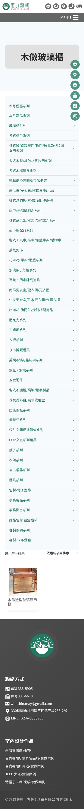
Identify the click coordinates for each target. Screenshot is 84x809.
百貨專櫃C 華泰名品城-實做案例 (29, 758)
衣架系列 (16, 459)
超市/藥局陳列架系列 (25, 210)
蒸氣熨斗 (16, 250)
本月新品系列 (19, 115)
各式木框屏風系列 (23, 170)
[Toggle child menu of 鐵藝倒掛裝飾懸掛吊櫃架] (74, 180)
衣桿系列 (16, 339)
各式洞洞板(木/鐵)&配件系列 (31, 200)
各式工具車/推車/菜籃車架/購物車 (35, 239)
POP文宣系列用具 (23, 439)
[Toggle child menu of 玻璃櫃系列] (74, 125)
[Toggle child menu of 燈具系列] (74, 480)
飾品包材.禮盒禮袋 (23, 519)
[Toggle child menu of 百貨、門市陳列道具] (74, 280)
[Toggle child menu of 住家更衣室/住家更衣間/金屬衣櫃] (74, 300)
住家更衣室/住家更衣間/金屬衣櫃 (34, 299)
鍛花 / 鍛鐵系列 (21, 369)
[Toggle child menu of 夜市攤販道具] (74, 350)
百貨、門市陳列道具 (24, 279)
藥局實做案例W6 (18, 750)
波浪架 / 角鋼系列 (22, 269)
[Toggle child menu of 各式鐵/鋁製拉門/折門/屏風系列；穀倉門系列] (74, 148)
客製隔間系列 (19, 529)
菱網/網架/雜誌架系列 (26, 359)
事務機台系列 (19, 509)
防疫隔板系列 (19, 410)
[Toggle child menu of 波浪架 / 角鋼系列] (74, 270)
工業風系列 (17, 329)
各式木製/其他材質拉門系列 (30, 160)
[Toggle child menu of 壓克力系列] (74, 320)
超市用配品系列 (21, 230)
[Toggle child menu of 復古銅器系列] (74, 470)
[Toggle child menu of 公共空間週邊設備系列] (74, 430)
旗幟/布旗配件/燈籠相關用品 (31, 309)
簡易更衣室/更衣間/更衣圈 (29, 289)
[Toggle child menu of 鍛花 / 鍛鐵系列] (74, 370)
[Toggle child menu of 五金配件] (74, 380)
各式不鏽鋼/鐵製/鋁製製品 (29, 389)
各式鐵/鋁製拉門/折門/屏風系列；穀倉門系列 (37, 148)
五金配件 (16, 379)
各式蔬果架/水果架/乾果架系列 (32, 220)
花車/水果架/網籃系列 (26, 259)
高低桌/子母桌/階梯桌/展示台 (31, 190)
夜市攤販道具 (19, 349)
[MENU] (76, 17)
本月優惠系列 (19, 105)
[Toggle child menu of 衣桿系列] (74, 340)
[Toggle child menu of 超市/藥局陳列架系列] (74, 210)
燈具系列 (16, 479)
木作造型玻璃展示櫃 (22, 602)
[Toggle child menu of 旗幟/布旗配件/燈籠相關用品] (74, 310)
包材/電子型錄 (20, 489)
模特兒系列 (17, 419)
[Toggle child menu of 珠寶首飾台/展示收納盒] (74, 400)
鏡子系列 (16, 449)
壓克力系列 (17, 319)
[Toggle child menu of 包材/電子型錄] (74, 490)
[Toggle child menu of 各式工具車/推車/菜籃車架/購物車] (74, 240)
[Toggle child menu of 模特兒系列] (74, 420)
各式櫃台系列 (19, 135)
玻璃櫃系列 (17, 125)
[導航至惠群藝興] (64, 6)
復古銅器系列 (19, 469)
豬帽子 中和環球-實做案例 (25, 782)
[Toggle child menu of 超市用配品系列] (74, 230)
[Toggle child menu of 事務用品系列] (74, 500)
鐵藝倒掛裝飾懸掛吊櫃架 (28, 180)
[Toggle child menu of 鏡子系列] (74, 450)
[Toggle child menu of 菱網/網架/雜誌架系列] (74, 360)
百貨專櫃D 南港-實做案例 (24, 766)
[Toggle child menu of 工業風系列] (74, 330)
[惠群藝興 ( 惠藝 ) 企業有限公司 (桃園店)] (42, 646)
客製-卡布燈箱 (20, 539)
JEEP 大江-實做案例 (20, 774)
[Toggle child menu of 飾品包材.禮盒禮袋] (74, 520)
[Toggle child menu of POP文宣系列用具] (74, 440)
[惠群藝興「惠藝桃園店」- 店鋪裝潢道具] (48, 6)
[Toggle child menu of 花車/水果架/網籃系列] (74, 260)
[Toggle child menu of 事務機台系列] (74, 510)
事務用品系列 (19, 499)
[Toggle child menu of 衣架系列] (74, 460)
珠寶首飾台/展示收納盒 (27, 399)
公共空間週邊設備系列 (26, 429)
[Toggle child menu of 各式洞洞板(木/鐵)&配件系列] (74, 200)
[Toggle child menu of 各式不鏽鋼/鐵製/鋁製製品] (74, 390)
